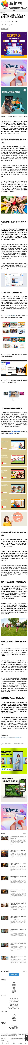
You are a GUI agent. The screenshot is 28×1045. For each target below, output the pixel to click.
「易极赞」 (11, 433)
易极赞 (8, 315)
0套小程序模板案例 (15, 431)
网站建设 (15, 116)
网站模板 (21, 116)
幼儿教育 (4, 116)
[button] (14, 974)
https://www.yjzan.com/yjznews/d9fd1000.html (11, 737)
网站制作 (10, 116)
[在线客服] (26, 1036)
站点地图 (8, 1038)
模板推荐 (8, 21)
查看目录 (5, 28)
